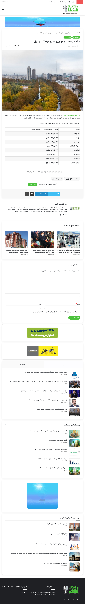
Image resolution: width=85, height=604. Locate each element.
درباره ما (46, 595)
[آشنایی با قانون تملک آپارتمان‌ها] (74, 527)
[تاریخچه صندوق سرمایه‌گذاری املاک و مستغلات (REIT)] (74, 452)
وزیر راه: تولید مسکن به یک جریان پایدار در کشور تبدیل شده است (43, 251)
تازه (64, 364)
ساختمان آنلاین (72, 46)
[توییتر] (63, 215)
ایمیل (78, 304)
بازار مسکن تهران (71, 179)
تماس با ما (52, 595)
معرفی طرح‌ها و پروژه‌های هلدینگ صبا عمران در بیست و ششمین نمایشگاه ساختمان (51, 2)
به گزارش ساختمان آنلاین (71, 115)
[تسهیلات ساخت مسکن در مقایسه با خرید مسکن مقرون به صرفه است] (68, 239)
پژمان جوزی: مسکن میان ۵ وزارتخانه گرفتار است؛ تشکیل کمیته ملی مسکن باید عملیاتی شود (38, 381)
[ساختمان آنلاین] (70, 9)
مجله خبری (72, 33)
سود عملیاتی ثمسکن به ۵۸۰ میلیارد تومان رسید (52, 409)
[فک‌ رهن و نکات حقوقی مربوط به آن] (74, 566)
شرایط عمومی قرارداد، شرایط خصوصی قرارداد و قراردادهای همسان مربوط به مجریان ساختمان (38, 553)
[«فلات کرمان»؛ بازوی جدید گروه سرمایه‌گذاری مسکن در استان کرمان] (74, 375)
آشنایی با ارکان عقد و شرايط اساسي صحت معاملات (51, 544)
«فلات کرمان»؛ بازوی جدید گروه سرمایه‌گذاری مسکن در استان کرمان (46, 372)
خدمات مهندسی (36, 592)
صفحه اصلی (51, 592)
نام (79, 296)
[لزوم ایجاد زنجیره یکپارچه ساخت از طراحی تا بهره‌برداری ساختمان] (74, 403)
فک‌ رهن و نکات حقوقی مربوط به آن (55, 563)
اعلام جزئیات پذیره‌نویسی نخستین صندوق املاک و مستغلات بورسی (17, 251)
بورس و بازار (64, 33)
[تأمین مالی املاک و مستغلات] (74, 443)
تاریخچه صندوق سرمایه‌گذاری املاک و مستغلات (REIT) (50, 450)
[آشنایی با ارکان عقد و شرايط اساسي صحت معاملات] (74, 547)
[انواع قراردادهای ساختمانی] (74, 537)
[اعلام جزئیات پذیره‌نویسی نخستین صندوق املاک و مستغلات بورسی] (16, 239)
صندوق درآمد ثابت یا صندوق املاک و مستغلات (52, 468)
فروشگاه (44, 592)
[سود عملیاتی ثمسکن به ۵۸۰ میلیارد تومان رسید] (74, 412)
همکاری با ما (38, 595)
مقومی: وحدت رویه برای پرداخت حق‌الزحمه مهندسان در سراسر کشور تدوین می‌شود (41, 391)
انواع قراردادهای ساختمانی (59, 534)
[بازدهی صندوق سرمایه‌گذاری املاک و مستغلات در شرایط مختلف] (74, 434)
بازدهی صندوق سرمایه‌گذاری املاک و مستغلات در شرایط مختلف (47, 431)
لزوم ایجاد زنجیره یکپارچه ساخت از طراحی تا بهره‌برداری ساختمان (47, 400)
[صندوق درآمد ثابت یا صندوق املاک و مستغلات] (74, 471)
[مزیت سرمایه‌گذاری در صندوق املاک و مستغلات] (74, 462)
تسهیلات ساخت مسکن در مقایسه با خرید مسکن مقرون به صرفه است (68, 251)
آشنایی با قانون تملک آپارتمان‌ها (57, 524)
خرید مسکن (56, 179)
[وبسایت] (65, 215)
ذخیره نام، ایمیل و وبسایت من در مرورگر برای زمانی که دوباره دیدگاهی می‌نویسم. (55, 312)
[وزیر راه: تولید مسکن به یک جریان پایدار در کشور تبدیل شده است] (42, 239)
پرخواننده (23, 364)
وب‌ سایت (38, 304)
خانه (77, 33)
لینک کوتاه (33, 184)
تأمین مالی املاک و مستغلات (58, 440)
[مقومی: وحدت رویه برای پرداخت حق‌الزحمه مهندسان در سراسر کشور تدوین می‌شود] (74, 394)
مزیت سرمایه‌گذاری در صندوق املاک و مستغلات (52, 459)
